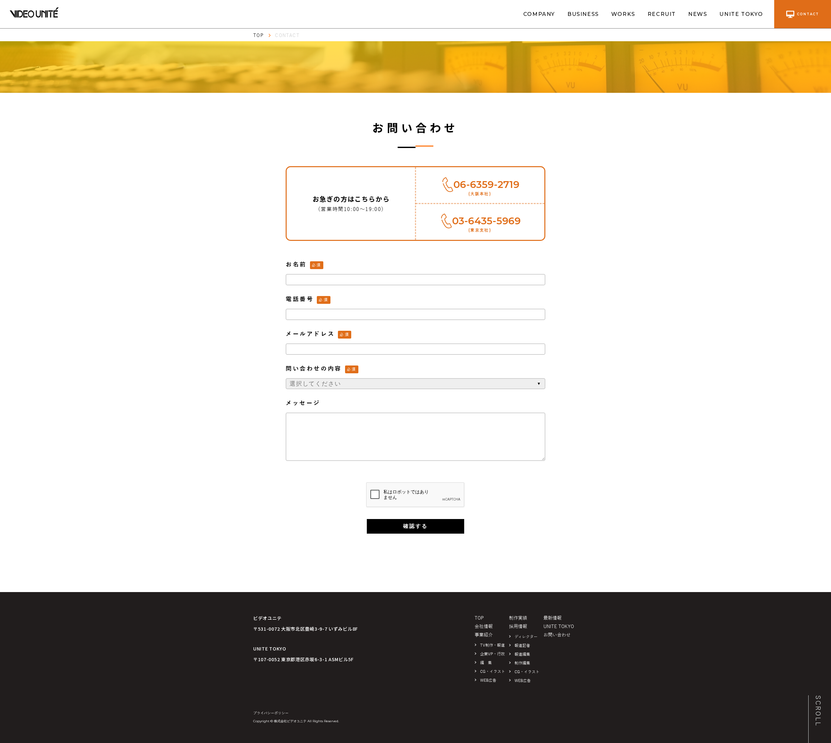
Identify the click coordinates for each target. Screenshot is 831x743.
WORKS (623, 14)
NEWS (697, 14)
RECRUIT (662, 14)
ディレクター (526, 637)
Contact (287, 35)
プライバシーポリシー (271, 713)
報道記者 (522, 645)
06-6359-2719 (486, 185)
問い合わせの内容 (314, 368)
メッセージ (303, 403)
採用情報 (518, 626)
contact (808, 14)
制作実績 (518, 618)
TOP (258, 35)
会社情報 (484, 626)
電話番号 (300, 299)
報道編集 (522, 654)
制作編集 (522, 663)
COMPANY (539, 14)
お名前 (296, 264)
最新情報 (552, 618)
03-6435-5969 (486, 221)
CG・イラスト (492, 671)
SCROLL (818, 711)
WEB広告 (488, 680)
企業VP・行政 (492, 654)
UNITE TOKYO (741, 14)
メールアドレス (310, 334)
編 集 (486, 663)
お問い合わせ (557, 635)
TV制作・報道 (492, 645)
